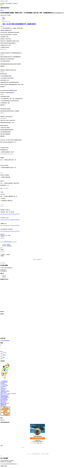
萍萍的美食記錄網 (3, 398)
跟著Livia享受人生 (3, 400)
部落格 (3, 18)
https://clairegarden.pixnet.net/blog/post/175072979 (9, 225)
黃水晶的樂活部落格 (4, 399)
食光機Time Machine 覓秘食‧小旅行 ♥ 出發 (8, 393)
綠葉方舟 (11, 116)
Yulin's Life (2, 387)
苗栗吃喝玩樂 (9, 245)
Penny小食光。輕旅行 (4, 385)
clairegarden (4, 7)
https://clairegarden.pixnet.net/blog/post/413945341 (9, 213)
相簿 (3, 17)
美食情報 (8, 15)
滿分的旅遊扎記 (3, 402)
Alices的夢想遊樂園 (3, 381)
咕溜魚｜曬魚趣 (3, 392)
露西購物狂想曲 (3, 404)
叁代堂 (12, 92)
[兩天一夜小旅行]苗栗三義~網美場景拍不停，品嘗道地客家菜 (19, 24)
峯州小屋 (14, 70)
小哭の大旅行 (2, 389)
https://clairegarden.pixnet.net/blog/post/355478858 (9, 219)
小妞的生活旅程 (3, 388)
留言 (10, 241)
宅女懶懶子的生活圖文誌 (4, 391)
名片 (3, 19)
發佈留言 (2, 255)
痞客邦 (8, 241)
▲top (1, 247)
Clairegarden (2, 204)
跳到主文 (2, 10)
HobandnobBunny (3, 384)
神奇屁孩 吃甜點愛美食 (4, 397)
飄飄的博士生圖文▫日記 (4, 403)
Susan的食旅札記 (3, 386)
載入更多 (2, 249)
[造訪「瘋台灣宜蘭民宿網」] (4, 340)
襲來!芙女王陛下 (3, 405)
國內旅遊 (8, 244)
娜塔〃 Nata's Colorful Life (4, 394)
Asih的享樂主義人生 (4, 382)
